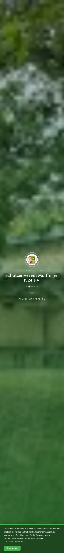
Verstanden (12, 548)
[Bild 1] (26, 286)
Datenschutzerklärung (14, 541)
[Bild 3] (32, 286)
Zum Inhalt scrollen (32, 299)
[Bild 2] (29, 286)
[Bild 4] (34, 286)
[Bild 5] (37, 286)
